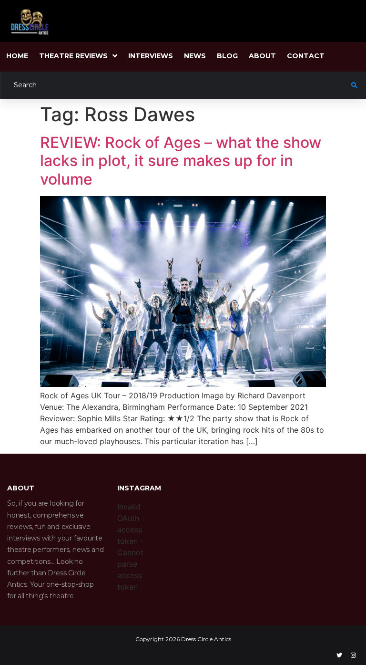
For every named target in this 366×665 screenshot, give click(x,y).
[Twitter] (339, 655)
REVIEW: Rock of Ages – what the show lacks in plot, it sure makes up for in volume (180, 160)
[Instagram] (353, 655)
